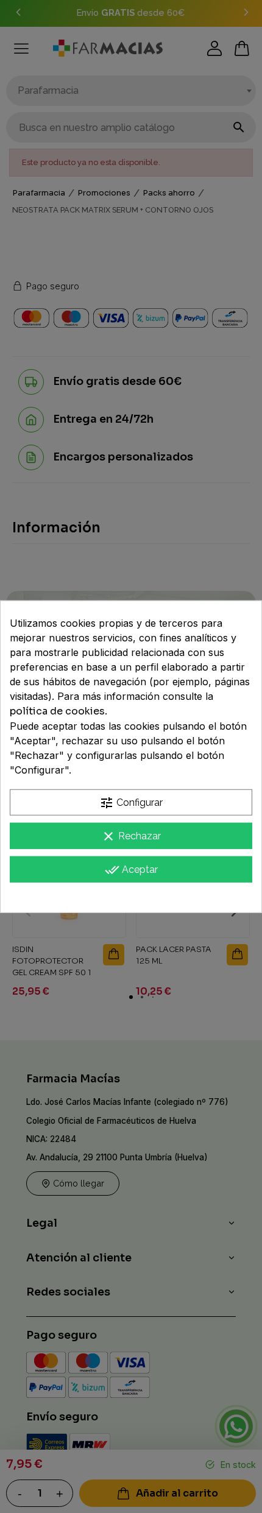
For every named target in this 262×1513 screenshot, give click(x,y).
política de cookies (57, 711)
